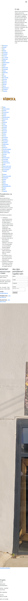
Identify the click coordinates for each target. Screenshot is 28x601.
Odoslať (15, 292)
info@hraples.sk (4, 293)
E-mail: (14, 279)
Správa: (14, 287)
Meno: (14, 276)
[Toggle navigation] (26, 2)
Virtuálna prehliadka (5, 568)
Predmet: (14, 283)
